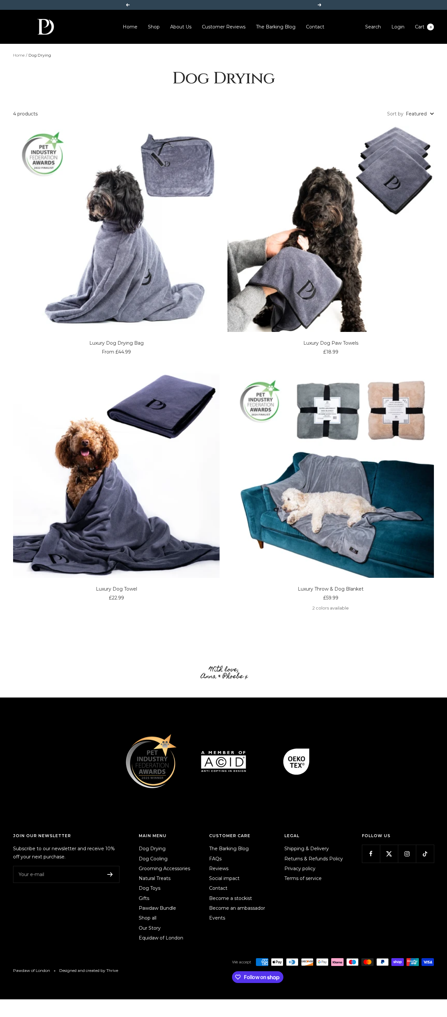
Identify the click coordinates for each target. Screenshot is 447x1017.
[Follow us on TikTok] (425, 854)
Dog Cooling (153, 859)
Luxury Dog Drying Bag (116, 343)
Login (397, 27)
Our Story (150, 928)
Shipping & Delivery (306, 849)
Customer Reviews (223, 27)
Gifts (144, 898)
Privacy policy (299, 868)
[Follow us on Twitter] (389, 854)
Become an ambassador (237, 908)
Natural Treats (154, 878)
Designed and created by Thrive (88, 970)
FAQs (215, 859)
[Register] (110, 874)
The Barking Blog (275, 27)
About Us (180, 27)
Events (217, 918)
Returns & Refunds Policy (313, 859)
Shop (154, 27)
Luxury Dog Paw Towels (330, 343)
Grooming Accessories (164, 868)
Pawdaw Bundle (157, 908)
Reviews (218, 868)
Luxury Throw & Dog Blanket (331, 589)
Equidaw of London (161, 938)
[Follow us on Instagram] (407, 854)
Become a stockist (230, 898)
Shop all (147, 918)
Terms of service (303, 878)
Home (130, 27)
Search (373, 27)
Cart (423, 27)
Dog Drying (152, 849)
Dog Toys (149, 888)
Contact (315, 27)
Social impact (224, 878)
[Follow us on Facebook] (371, 854)
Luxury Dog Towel (116, 589)
